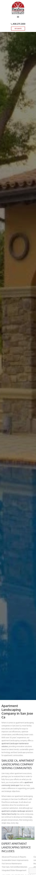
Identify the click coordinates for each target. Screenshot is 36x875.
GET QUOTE (18, 28)
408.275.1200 (19, 23)
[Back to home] (18, 8)
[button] (18, 18)
